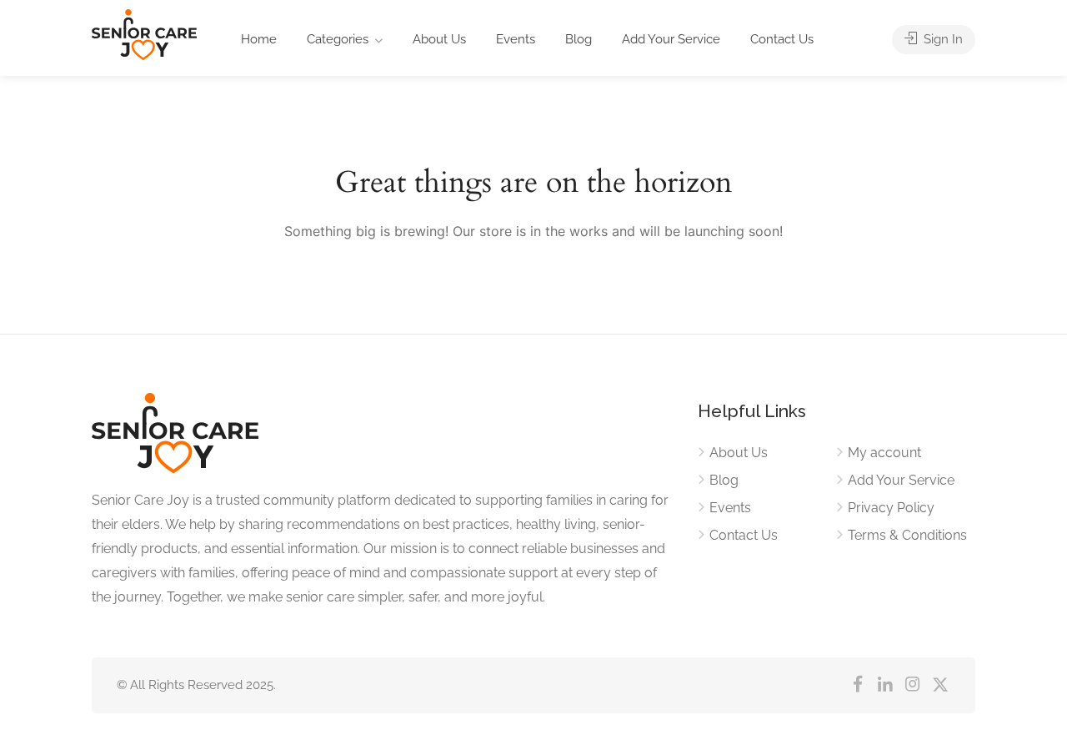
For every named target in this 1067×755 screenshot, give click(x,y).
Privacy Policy (891, 508)
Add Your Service (671, 39)
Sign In (941, 39)
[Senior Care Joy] (144, 42)
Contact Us (782, 39)
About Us (439, 39)
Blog (578, 39)
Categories (337, 39)
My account (884, 453)
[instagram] (912, 685)
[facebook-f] (857, 685)
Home (259, 39)
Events (515, 39)
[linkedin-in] (884, 685)
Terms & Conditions (907, 535)
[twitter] (939, 685)
